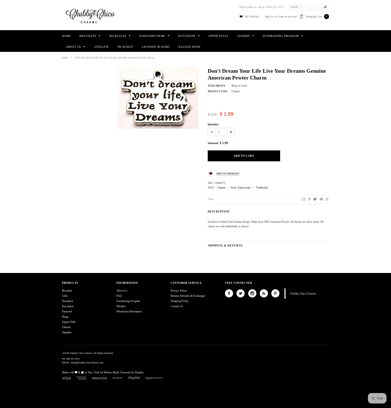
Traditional (261, 187)
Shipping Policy (180, 301)
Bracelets (67, 290)
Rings (65, 316)
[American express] (81, 377)
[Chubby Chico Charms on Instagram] (252, 293)
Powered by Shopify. (132, 372)
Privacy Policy (179, 290)
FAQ (119, 295)
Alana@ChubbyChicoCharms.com (87, 362)
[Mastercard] (99, 377)
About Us (121, 290)
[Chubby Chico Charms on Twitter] (240, 293)
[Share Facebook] (309, 198)
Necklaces (67, 301)
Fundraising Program (128, 301)
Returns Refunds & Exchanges (188, 295)
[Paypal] (134, 377)
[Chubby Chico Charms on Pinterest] (275, 293)
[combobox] (308, 7)
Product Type (217, 91)
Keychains (68, 306)
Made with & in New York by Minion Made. (91, 372)
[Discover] (117, 377)
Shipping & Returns (225, 245)
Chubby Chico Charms (303, 293)
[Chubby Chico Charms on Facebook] (229, 293)
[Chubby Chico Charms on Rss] (264, 293)
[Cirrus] (154, 377)
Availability (216, 85)
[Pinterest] (321, 198)
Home (65, 57)
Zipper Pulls (69, 322)
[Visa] (66, 377)
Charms (221, 187)
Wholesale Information (129, 311)
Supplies (67, 332)
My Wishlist (252, 16)
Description (219, 211)
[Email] (303, 198)
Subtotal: (213, 143)
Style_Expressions (241, 187)
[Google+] (327, 198)
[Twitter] (315, 198)
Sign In (269, 16)
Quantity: (213, 124)
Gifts (65, 295)
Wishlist (121, 306)
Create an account (287, 16)
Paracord (67, 311)
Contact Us (177, 306)
